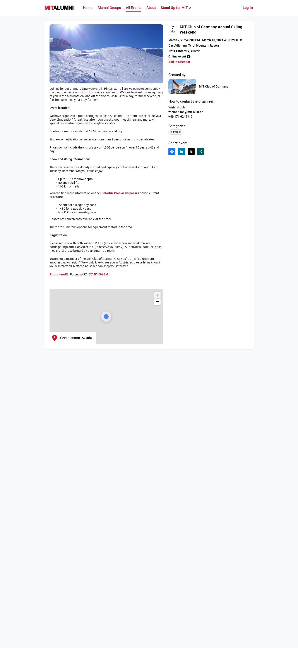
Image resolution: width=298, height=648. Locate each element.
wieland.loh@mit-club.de (185, 112)
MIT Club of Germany (213, 86)
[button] (157, 295)
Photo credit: (59, 274)
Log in (248, 8)
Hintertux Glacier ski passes (120, 193)
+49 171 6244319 (180, 116)
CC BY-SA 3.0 (98, 274)
